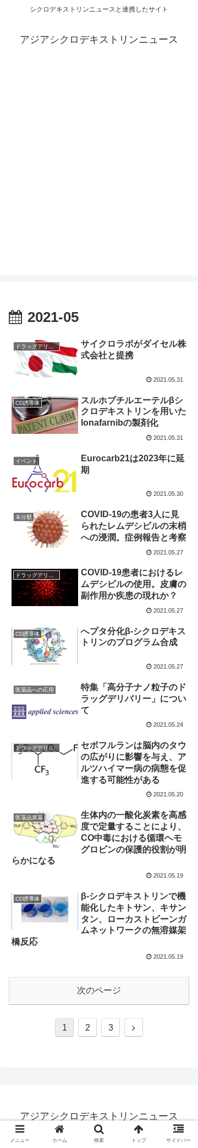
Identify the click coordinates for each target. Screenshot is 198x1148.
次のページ (99, 990)
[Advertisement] (99, 176)
